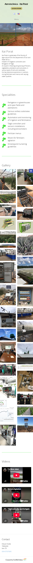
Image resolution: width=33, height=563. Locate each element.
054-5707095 (6, 551)
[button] (31, 171)
